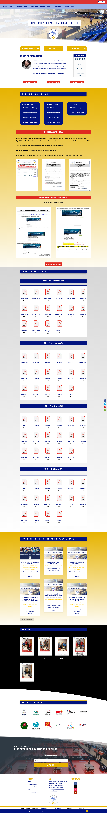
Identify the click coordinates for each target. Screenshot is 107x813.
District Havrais (31, 604)
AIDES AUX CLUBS (62, 1)
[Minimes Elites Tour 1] (45, 655)
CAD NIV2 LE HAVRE (24, 504)
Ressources (65, 6)
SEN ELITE (24, 425)
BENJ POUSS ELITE (71, 488)
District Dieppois (32, 567)
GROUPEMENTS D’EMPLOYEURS (51, 1)
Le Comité (11, 6)
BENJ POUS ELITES (24, 394)
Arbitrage (50, 6)
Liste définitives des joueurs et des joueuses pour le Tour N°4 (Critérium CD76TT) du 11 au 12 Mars (30, 599)
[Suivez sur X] (75, 786)
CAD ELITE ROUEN (36, 457)
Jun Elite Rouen (36, 441)
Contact (73, 6)
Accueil (5, 6)
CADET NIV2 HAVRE (24, 362)
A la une (28, 565)
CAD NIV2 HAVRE (59, 457)
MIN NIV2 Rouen (83, 441)
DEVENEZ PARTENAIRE (70, 1)
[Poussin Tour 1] (27, 681)
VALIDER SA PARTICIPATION (53, 264)
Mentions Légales (58, 808)
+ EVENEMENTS (28, 1)
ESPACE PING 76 (42, 1)
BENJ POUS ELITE (71, 457)
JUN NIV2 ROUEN (71, 504)
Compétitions (19, 6)
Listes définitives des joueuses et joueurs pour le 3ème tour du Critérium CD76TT (77, 599)
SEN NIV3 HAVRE (71, 362)
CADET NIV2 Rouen (82, 362)
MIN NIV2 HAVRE (47, 362)
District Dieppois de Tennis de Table (56, 785)
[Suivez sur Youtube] (75, 792)
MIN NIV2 (71, 394)
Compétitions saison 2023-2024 (55, 783)
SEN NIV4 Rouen (59, 425)
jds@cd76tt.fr (62, 73)
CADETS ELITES (36, 394)
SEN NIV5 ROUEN (36, 520)
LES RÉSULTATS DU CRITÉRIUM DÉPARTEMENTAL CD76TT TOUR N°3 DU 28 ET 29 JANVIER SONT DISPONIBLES (53, 595)
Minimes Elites (71, 441)
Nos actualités (56, 781)
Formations (58, 6)
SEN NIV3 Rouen (36, 378)
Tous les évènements (53, 791)
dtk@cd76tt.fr (44, 808)
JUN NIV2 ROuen (24, 378)
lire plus (30, 576)
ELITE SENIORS (59, 378)
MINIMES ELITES (59, 394)
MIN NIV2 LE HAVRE (47, 504)
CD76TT (31, 565)
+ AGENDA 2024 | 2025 (20, 1)
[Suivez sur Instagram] (75, 789)
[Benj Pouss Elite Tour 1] (62, 655)
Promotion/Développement (31, 6)
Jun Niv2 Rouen (48, 441)
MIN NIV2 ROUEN (48, 488)
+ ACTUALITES (12, 1)
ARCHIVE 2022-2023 (30, 82)
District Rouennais (31, 569)
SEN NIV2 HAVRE (59, 362)
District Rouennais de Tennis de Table (56, 789)
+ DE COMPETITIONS (53, 82)
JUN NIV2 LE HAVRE (36, 504)
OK (87, 811)
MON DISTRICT (4, 1)
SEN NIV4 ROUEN (48, 378)
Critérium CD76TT (25, 567)
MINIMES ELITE (59, 520)
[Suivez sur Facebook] (75, 783)
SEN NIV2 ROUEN (36, 488)
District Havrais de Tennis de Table (56, 787)
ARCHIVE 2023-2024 (77, 82)
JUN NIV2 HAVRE (36, 362)
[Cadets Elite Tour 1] (80, 655)
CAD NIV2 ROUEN (48, 457)
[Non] (105, 811)
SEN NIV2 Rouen (83, 378)
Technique (43, 6)
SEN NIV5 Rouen (71, 425)
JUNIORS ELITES (47, 394)
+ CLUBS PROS (35, 1)
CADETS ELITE (82, 488)
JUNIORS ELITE (47, 520)
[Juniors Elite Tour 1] (27, 655)
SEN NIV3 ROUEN (47, 425)
